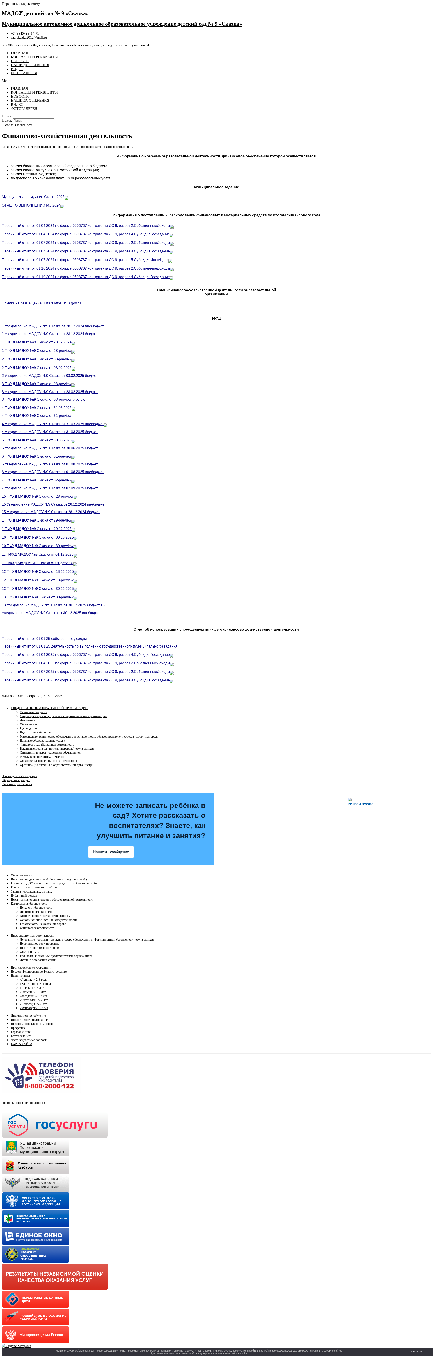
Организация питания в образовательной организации (57, 765)
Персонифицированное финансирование (39, 971)
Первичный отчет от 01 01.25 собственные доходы (44, 639)
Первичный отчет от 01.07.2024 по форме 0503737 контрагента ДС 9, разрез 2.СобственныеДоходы (86, 243)
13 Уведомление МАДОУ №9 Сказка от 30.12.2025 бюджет (51, 605)
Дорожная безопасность (36, 911)
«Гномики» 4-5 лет (33, 992)
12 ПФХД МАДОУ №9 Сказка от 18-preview (38, 580)
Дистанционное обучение (28, 1015)
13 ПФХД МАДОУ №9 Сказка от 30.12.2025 (38, 589)
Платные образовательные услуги (42, 740)
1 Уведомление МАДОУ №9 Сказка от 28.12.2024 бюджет (50, 334)
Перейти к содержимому (21, 4)
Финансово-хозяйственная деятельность (47, 744)
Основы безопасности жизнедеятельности (48, 920)
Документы (27, 720)
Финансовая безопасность (37, 928)
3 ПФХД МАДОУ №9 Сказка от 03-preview (36, 384)
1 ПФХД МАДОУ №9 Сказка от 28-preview (36, 351)
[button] (216, 81)
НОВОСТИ (20, 61)
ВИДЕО (17, 69)
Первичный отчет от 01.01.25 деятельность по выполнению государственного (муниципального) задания (89, 646)
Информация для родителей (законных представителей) (49, 879)
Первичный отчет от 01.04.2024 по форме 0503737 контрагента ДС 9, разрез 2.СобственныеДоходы (86, 225)
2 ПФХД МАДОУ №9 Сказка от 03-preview (36, 359)
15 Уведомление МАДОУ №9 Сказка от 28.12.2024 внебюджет (54, 504)
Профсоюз (18, 1028)
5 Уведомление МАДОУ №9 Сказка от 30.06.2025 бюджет (50, 448)
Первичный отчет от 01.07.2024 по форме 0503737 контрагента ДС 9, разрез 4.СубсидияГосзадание (86, 251)
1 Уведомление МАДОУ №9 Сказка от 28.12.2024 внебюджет (53, 326)
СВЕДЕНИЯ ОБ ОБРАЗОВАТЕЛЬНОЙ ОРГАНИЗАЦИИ (49, 708)
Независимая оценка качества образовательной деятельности (52, 899)
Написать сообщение (111, 852)
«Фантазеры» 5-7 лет (34, 1008)
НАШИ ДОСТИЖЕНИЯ (30, 65)
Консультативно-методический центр (36, 887)
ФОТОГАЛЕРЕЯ (24, 73)
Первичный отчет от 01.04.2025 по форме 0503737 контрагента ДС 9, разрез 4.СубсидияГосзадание (86, 655)
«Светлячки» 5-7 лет (34, 1000)
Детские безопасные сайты (38, 960)
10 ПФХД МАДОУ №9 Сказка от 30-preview (38, 546)
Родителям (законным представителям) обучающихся (56, 956)
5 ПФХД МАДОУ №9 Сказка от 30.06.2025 (37, 440)
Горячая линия (20, 1032)
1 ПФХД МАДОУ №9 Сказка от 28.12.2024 (37, 342)
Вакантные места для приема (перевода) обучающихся (57, 748)
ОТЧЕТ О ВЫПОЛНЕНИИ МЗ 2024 (31, 205)
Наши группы (20, 975)
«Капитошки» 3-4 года (35, 983)
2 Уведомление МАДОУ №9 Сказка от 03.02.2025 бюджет (50, 376)
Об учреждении (21, 875)
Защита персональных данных (31, 891)
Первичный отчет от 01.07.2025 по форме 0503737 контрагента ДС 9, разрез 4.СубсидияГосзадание (86, 680)
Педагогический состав (35, 732)
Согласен (416, 1351)
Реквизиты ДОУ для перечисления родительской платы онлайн (54, 883)
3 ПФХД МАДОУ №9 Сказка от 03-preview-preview (43, 399)
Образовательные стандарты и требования (48, 760)
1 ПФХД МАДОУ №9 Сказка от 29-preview (36, 520)
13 (103, 605)
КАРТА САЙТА (21, 1044)
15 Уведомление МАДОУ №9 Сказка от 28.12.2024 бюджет (51, 512)
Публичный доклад (24, 895)
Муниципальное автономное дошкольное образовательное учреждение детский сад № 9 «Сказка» (122, 24)
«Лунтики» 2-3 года (33, 979)
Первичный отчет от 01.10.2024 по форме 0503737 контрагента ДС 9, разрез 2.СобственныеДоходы (86, 268)
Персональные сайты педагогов (32, 1023)
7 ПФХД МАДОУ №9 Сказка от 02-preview (36, 480)
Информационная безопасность (32, 935)
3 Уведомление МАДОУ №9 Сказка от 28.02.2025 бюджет (50, 392)
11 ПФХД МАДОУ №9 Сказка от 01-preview (37, 563)
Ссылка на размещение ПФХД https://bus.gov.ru (41, 303)
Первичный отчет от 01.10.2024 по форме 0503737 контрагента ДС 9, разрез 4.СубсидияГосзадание (86, 277)
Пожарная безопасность (36, 907)
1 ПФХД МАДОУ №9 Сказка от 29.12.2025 (37, 529)
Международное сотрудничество (42, 756)
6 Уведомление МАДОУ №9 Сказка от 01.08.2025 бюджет (50, 464)
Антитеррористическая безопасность (45, 915)
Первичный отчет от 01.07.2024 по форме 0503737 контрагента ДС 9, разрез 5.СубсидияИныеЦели (85, 260)
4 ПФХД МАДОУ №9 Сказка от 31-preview (36, 416)
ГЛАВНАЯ (19, 53)
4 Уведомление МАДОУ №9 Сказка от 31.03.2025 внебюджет (53, 424)
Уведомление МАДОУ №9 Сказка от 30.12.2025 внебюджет (51, 613)
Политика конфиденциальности (23, 1102)
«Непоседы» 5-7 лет (33, 1004)
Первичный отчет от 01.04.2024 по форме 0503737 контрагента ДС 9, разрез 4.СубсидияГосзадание (86, 234)
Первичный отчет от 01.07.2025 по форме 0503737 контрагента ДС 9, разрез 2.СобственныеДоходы (86, 672)
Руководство (28, 728)
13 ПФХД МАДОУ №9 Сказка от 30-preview (38, 597)
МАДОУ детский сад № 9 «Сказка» (45, 13)
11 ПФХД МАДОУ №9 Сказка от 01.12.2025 (38, 554)
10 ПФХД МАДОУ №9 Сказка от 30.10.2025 (38, 537)
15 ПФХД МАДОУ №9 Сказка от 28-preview (38, 496)
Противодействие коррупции (31, 967)
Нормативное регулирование (39, 943)
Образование (28, 724)
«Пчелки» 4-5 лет (32, 987)
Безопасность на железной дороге (43, 924)
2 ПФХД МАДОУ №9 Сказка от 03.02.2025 (37, 368)
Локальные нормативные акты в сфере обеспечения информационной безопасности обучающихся (87, 939)
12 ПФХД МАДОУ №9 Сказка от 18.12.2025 (38, 571)
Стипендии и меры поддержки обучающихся (50, 752)
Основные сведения (33, 712)
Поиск (7, 120)
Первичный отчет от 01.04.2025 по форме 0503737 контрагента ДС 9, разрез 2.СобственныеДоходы (86, 663)
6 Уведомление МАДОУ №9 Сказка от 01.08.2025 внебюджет (53, 472)
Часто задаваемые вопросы (29, 1040)
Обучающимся (29, 951)
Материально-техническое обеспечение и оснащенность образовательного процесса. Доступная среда (89, 736)
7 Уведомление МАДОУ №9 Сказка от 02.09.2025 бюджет (50, 488)
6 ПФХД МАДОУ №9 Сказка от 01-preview (36, 456)
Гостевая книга (21, 1036)
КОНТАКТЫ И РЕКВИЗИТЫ (34, 57)
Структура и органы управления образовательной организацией (63, 716)
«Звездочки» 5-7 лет (33, 996)
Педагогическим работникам (39, 947)
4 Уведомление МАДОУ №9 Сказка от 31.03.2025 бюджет (50, 432)
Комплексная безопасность (29, 903)
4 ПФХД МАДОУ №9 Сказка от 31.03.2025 (37, 408)
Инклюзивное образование (29, 1019)
